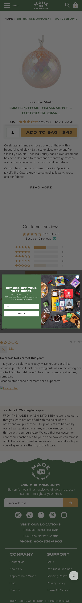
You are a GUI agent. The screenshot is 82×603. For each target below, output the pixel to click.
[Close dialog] (77, 277)
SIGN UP (21, 313)
